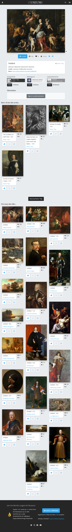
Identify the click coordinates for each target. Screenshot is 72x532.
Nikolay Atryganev (8, 326)
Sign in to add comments (36, 96)
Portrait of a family (55, 124)
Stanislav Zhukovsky (9, 268)
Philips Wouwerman (8, 358)
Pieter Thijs (60, 63)
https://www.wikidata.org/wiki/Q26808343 (24, 71)
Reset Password (59, 518)
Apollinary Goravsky (8, 298)
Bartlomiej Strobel (55, 387)
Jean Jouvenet (54, 239)
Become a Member (51, 510)
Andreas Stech (31, 414)
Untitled (5, 225)
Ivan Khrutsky (31, 226)
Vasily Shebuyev (54, 339)
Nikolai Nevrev (7, 227)
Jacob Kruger (30, 271)
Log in (51, 518)
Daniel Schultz (54, 468)
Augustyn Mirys (7, 440)
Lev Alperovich (54, 416)
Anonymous (30, 365)
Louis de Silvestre (32, 313)
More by (36, 199)
